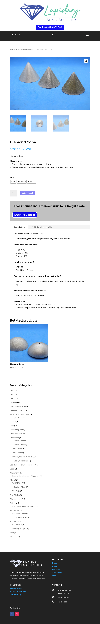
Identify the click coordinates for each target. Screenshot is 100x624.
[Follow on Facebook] (12, 614)
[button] (86, 61)
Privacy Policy (16, 589)
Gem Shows (57, 572)
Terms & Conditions (18, 592)
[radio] (13, 181)
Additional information (42, 227)
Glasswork (20, 49)
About (54, 566)
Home (12, 49)
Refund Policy (15, 595)
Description (19, 227)
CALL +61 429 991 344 (50, 27)
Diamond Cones (32, 49)
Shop (54, 575)
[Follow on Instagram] (17, 614)
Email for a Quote (23, 215)
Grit (12, 177)
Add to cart (27, 193)
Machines (56, 569)
